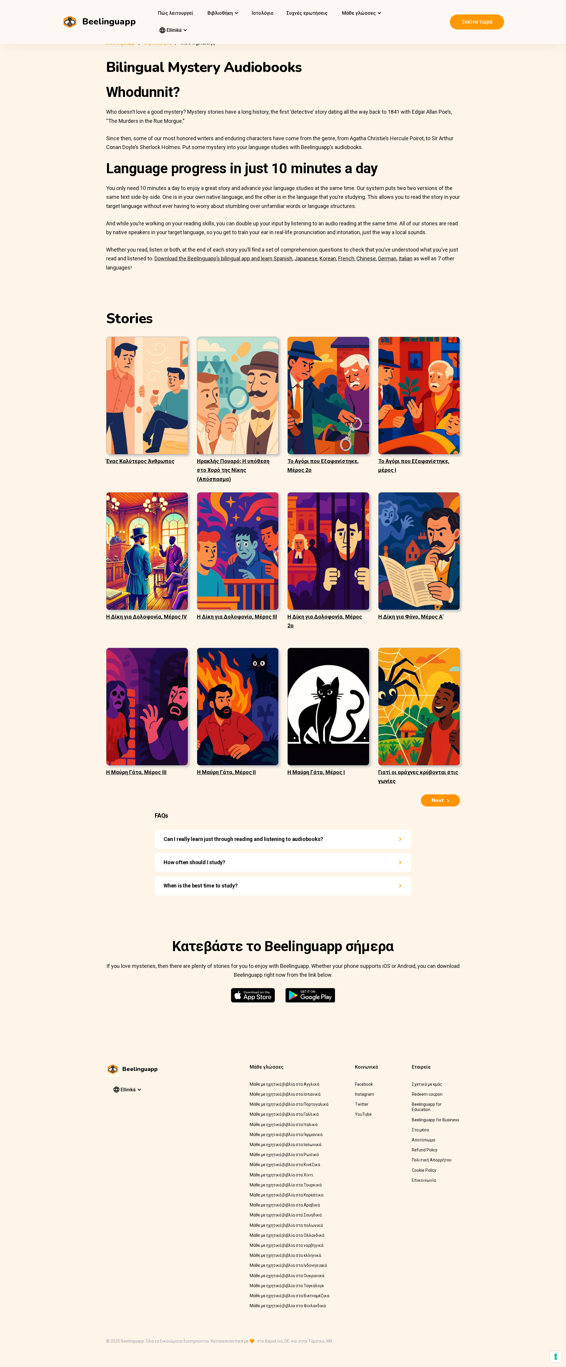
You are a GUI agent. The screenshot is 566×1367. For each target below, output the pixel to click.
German (387, 258)
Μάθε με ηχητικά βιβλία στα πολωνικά (286, 1225)
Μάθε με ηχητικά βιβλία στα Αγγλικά (284, 1084)
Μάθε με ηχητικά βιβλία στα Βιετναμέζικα (289, 1295)
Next (438, 800)
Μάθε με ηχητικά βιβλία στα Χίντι (281, 1175)
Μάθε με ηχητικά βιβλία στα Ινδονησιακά (288, 1265)
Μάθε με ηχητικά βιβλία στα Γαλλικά (284, 1114)
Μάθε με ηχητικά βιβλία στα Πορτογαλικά (289, 1104)
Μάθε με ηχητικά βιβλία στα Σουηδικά (286, 1215)
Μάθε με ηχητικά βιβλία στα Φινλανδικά (288, 1305)
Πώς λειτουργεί (175, 13)
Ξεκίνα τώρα (477, 22)
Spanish (283, 258)
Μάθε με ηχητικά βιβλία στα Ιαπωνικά (285, 1144)
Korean (328, 258)
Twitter (361, 1104)
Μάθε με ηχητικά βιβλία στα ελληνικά (285, 1255)
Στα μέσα (420, 1130)
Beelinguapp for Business (435, 1120)
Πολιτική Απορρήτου (432, 1160)
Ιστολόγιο (263, 13)
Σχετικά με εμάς (427, 1084)
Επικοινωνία (424, 1180)
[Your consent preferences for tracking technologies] (555, 1356)
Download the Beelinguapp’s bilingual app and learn (214, 258)
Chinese (366, 258)
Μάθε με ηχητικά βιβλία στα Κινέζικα (285, 1164)
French (346, 258)
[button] (222, 13)
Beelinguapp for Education (427, 1107)
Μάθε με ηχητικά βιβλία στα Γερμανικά (286, 1134)
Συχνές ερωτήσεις (307, 13)
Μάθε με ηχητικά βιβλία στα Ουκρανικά (287, 1275)
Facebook (364, 1084)
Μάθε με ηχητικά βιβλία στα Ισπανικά (285, 1094)
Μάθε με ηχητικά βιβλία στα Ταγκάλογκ (287, 1285)
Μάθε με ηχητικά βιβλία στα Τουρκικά (286, 1185)
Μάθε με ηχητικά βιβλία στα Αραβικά (285, 1205)
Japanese (305, 258)
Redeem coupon (427, 1094)
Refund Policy (424, 1150)
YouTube (363, 1114)
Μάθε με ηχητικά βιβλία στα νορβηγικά (286, 1245)
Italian (405, 258)
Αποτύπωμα (423, 1140)
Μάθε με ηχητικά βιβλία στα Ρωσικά (284, 1154)
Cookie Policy (424, 1170)
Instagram (364, 1094)
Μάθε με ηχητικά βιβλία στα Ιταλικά (283, 1124)
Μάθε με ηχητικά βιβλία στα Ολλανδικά (287, 1235)
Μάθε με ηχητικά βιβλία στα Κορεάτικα (286, 1195)
